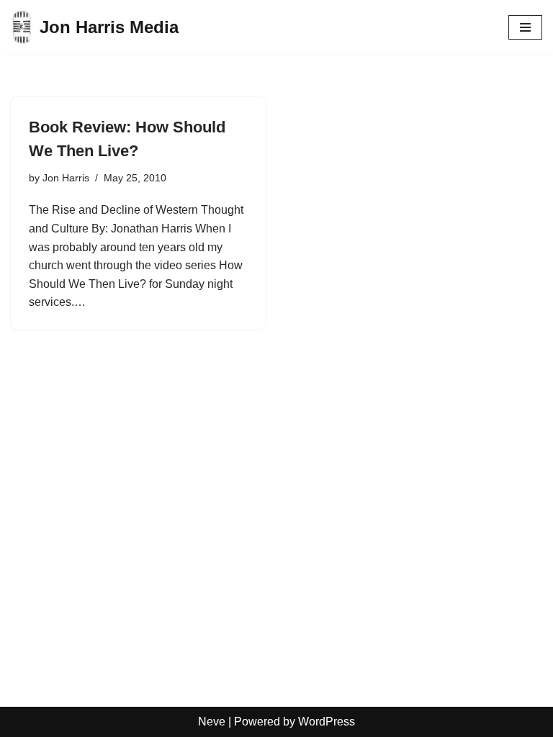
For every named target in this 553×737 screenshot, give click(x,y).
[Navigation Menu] (525, 27)
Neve (211, 721)
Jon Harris (65, 178)
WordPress (326, 721)
